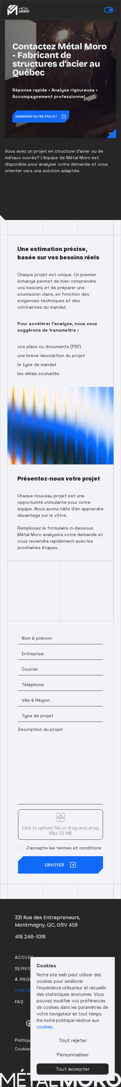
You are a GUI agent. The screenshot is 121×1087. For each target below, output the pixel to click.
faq (19, 1001)
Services (26, 968)
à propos (27, 979)
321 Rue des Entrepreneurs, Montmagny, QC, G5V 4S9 (48, 921)
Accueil (25, 957)
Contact (26, 990)
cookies (44, 1026)
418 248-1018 (30, 936)
